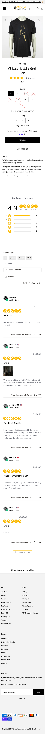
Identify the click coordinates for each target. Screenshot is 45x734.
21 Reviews (30, 78)
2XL (18, 100)
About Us (4, 592)
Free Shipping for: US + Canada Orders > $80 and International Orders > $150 (21, 2)
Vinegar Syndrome (27, 606)
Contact (3, 599)
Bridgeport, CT (5, 609)
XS (11, 94)
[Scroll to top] (40, 729)
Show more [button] (7, 263)
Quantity (22, 116)
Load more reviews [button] (22, 552)
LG (33, 94)
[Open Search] (38, 8)
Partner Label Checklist (8, 642)
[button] (34, 334)
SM (18, 94)
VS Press (25, 609)
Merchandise (26, 599)
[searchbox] (22, 270)
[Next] (11, 20)
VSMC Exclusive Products (30, 613)
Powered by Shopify (30, 729)
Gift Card (25, 595)
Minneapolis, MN (6, 624)
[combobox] (32, 283)
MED (25, 94)
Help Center (4, 606)
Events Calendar (6, 602)
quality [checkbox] (12, 258)
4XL (33, 100)
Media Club (4, 645)
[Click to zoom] (39, 20)
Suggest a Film (5, 656)
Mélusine (4, 663)
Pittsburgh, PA (5, 616)
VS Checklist (5, 638)
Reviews (3, 653)
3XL (25, 100)
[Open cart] (42, 8)
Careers (3, 595)
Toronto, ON (5, 620)
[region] (22, 216)
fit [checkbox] (5, 258)
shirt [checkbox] (29, 258)
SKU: (12, 111)
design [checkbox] (21, 258)
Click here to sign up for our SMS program (13, 684)
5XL (22, 106)
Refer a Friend (5, 660)
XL (11, 100)
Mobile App (4, 649)
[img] (10, 77)
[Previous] (5, 20)
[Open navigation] (6, 8)
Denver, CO (4, 613)
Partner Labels (26, 602)
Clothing (24, 592)
